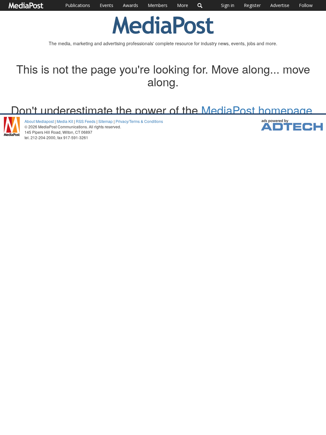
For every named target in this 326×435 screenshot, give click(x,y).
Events (106, 5)
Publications (77, 5)
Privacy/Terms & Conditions (139, 121)
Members (157, 5)
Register (252, 5)
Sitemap (105, 121)
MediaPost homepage (256, 110)
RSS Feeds (86, 121)
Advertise (279, 5)
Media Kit (65, 121)
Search (200, 5)
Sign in (227, 5)
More (182, 5)
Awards (130, 5)
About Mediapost (39, 121)
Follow (306, 5)
